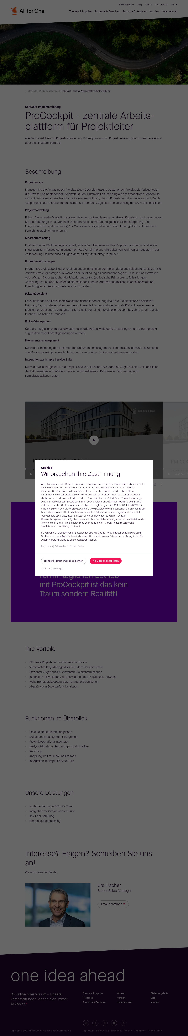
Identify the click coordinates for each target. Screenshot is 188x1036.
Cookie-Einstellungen (52, 569)
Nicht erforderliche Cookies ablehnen (63, 561)
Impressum (47, 546)
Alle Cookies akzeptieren (106, 561)
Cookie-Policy (77, 546)
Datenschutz (61, 546)
